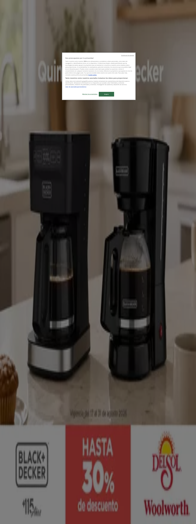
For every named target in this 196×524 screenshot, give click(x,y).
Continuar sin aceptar (127, 55)
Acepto (106, 94)
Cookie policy (92, 75)
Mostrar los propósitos (89, 94)
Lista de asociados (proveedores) (75, 87)
